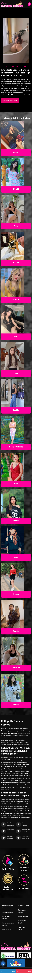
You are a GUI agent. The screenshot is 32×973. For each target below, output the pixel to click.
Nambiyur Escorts (7, 912)
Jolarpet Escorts (23, 916)
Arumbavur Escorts (24, 906)
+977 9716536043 (8, 971)
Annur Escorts (6, 929)
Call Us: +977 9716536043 (10, 100)
